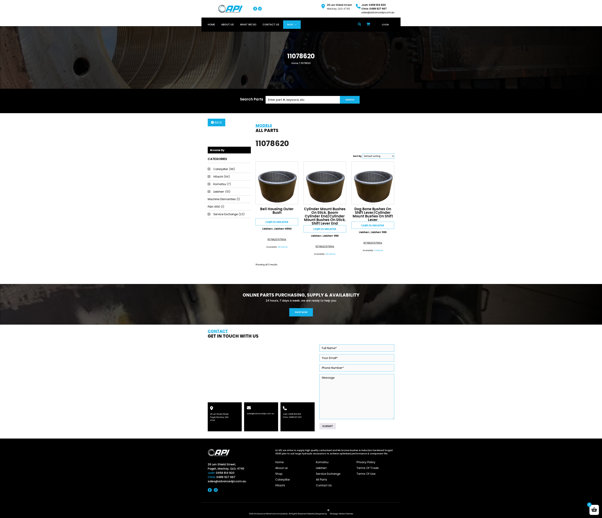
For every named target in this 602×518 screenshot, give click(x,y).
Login (385, 24)
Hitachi (218, 177)
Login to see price (277, 222)
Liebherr (218, 192)
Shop (290, 24)
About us (227, 24)
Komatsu (219, 184)
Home (211, 24)
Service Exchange (225, 214)
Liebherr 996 (331, 236)
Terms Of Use (365, 474)
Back (218, 122)
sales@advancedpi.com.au (377, 12)
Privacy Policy (365, 462)
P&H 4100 (214, 207)
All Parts (321, 479)
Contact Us (271, 24)
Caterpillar (220, 169)
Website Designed (315, 513)
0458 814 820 (294, 414)
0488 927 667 (295, 417)
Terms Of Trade (367, 468)
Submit (327, 426)
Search (349, 99)
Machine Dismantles (222, 199)
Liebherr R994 (283, 229)
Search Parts (251, 99)
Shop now (301, 312)
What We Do (248, 24)
